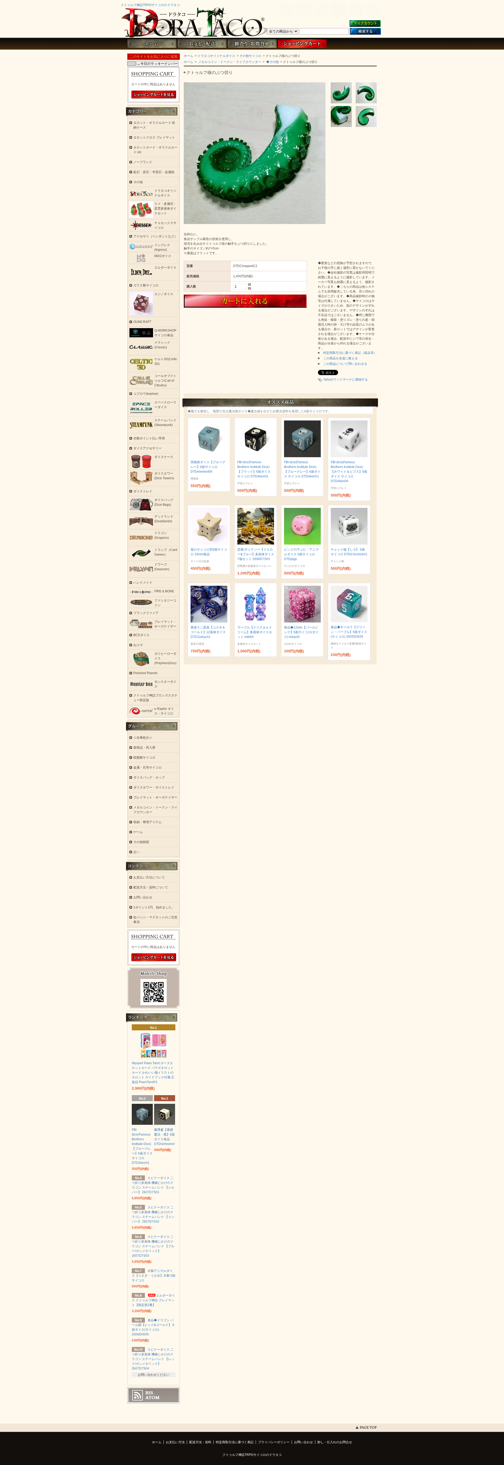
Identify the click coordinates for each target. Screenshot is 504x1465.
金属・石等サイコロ (147, 767)
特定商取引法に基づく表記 (235, 1442)
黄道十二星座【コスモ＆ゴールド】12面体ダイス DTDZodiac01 (208, 632)
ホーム (151, 43)
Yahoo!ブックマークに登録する (345, 379)
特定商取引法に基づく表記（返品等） (350, 353)
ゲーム (138, 832)
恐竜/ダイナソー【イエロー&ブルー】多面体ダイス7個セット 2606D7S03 (255, 554)
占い (136, 852)
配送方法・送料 (200, 1442)
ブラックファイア (146, 613)
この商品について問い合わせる (345, 364)
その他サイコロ (250, 56)
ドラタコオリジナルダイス (216, 56)
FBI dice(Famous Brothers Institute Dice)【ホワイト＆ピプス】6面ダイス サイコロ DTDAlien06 (349, 471)
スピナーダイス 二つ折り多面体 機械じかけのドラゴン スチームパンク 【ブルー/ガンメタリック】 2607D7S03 (153, 1246)
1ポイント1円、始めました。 (154, 907)
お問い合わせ (252, 43)
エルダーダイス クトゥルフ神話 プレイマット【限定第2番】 (153, 1300)
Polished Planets (145, 673)
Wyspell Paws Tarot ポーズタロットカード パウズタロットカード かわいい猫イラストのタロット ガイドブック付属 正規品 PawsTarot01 (153, 1072)
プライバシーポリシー (274, 1442)
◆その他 (272, 62)
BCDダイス (141, 635)
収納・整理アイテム (147, 822)
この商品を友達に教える (340, 358)
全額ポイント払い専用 (149, 438)
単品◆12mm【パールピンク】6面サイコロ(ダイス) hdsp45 (301, 632)
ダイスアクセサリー (147, 448)
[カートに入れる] (263, 301)
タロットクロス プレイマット (154, 137)
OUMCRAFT (142, 322)
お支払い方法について (149, 877)
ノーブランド (142, 162)
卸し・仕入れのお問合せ (334, 1442)
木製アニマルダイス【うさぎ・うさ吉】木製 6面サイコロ (153, 1275)
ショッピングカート (302, 43)
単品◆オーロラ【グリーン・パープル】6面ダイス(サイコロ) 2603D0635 (349, 631)
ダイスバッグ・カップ (149, 777)
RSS (149, 1392)
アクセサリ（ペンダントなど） (155, 236)
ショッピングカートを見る (153, 94)
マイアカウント (365, 23)
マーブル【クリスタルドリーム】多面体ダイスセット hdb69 (254, 632)
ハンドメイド (142, 582)
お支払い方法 (175, 1442)
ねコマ (138, 645)
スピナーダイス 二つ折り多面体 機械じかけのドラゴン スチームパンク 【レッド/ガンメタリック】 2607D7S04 (153, 1359)
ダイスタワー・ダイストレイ (153, 787)
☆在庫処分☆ (142, 737)
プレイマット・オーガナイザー (155, 797)
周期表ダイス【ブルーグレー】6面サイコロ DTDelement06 (208, 466)
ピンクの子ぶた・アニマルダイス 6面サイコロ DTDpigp (301, 554)
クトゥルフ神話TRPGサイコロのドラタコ (150, 5)
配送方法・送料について (150, 887)
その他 (138, 182)
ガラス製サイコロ (146, 285)
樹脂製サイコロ (144, 757)
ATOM (152, 1397)
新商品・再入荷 (144, 747)
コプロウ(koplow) (145, 394)
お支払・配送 (202, 43)
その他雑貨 (141, 842)
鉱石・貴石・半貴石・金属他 (153, 172)
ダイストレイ (142, 491)
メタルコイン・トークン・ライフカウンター (229, 62)
